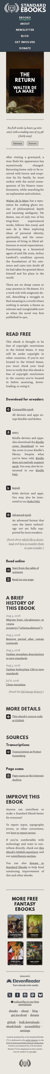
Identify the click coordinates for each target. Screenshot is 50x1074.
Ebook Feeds (13, 1026)
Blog (25, 36)
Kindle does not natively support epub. (28, 462)
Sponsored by (25, 976)
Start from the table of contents (25, 570)
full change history (31, 691)
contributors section (23, 856)
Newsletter (25, 30)
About (25, 24)
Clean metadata (15, 684)
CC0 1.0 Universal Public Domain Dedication (24, 1043)
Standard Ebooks (25, 8)
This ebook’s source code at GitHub (27, 718)
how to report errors (23, 832)
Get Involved (25, 42)
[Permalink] (4, 334)
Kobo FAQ (33, 501)
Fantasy (17, 143)
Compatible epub (22, 409)
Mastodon (32, 995)
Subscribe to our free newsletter (26, 1003)
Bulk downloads (29, 1022)
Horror (33, 143)
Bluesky (40, 995)
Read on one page (23, 579)
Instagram (25, 995)
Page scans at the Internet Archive (28, 777)
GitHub (11, 1022)
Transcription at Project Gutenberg (26, 753)
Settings (25, 1030)
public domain (32, 1040)
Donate (25, 48)
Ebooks (25, 17)
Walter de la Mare (17, 200)
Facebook (17, 995)
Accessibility (32, 1026)
